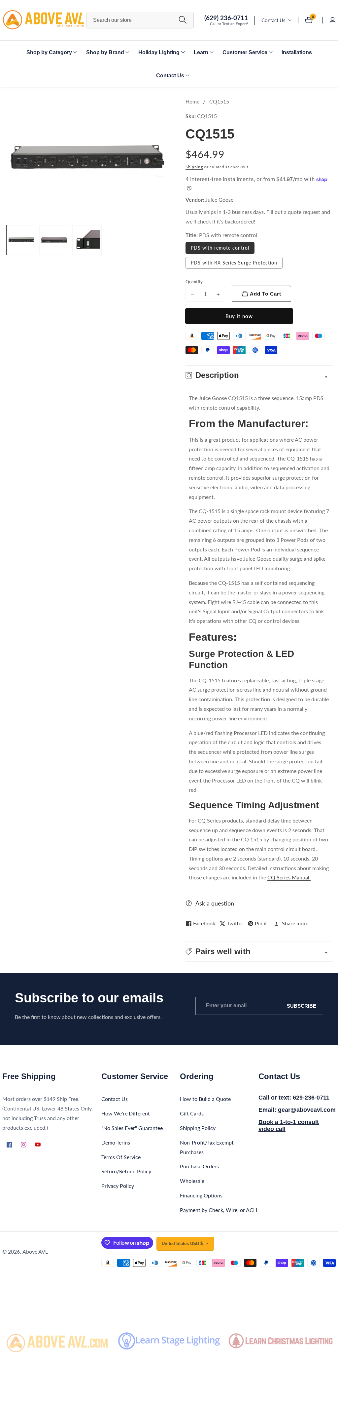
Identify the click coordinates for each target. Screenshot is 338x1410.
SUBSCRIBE (301, 1006)
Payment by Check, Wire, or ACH (218, 1210)
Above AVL (35, 1251)
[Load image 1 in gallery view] (21, 240)
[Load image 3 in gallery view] (87, 240)
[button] (49, 52)
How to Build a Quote (205, 1099)
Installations (297, 52)
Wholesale (192, 1181)
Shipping (194, 166)
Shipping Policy (198, 1128)
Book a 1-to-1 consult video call (288, 1126)
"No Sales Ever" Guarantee (132, 1128)
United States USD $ (183, 1243)
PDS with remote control (220, 248)
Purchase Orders (199, 1166)
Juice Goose (219, 199)
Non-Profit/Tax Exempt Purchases (207, 1147)
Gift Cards (192, 1113)
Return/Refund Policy (126, 1171)
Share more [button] (295, 923)
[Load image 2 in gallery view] (54, 240)
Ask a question (214, 903)
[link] (57, 1340)
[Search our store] (183, 20)
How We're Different (125, 1113)
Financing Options (201, 1195)
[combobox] (140, 20)
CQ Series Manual (288, 877)
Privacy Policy (117, 1186)
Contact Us (273, 20)
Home (192, 101)
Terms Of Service (121, 1157)
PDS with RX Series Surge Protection (234, 262)
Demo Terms (115, 1142)
